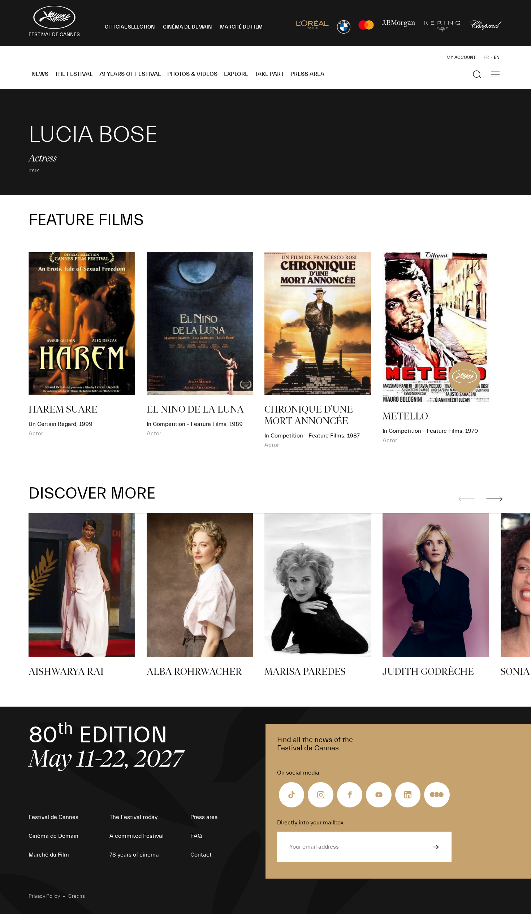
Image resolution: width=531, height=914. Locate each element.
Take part (269, 74)
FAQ (196, 836)
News (39, 74)
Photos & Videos (192, 74)
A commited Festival (136, 836)
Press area (307, 74)
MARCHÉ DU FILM (241, 27)
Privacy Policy (44, 896)
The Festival (73, 74)
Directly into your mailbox (310, 822)
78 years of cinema (134, 855)
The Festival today (133, 817)
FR (486, 57)
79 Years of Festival (130, 74)
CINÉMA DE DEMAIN (187, 27)
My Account (461, 57)
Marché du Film (49, 855)
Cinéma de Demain (53, 836)
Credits (76, 896)
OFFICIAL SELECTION (130, 27)
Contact (201, 855)
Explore (236, 74)
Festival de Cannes (53, 817)
